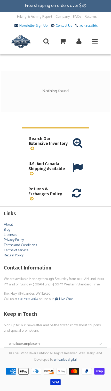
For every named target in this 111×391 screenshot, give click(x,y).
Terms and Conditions (20, 245)
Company (63, 17)
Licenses (10, 235)
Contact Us (64, 26)
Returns (91, 17)
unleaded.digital (65, 359)
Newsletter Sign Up (33, 26)
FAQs (77, 17)
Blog (7, 230)
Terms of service (16, 250)
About (8, 225)
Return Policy (13, 255)
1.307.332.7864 (28, 299)
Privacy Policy (14, 240)
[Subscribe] (100, 344)
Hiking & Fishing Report (34, 17)
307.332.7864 (89, 26)
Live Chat (65, 299)
